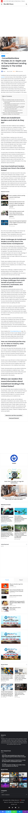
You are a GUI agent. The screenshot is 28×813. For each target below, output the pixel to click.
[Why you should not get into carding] (5, 585)
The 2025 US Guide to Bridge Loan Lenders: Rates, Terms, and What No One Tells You (20, 677)
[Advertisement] (14, 22)
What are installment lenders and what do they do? (13, 99)
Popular (7, 580)
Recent (21, 580)
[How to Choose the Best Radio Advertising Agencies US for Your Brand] (21, 687)
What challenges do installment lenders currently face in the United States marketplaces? (14, 104)
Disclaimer (22, 802)
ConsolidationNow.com (15, 331)
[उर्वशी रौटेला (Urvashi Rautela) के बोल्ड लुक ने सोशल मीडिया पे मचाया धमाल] (5, 603)
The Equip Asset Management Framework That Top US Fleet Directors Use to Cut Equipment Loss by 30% (7, 518)
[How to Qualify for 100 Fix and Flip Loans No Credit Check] (4, 197)
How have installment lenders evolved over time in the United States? (14, 102)
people (2, 77)
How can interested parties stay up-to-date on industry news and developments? (13, 111)
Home (3, 53)
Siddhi (4, 71)
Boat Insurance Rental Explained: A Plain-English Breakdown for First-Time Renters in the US (7, 534)
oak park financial (14, 418)
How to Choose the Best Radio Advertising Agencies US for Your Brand (20, 693)
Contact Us (11, 802)
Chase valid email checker (16, 595)
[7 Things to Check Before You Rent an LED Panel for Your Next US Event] (5, 785)
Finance (7, 53)
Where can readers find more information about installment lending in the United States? (13, 113)
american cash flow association (14, 415)
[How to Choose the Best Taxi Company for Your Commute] (5, 591)
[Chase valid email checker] (5, 597)
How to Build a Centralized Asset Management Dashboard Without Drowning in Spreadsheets (21, 518)
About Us (6, 802)
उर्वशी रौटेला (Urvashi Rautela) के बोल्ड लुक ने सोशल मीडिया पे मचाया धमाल (17, 603)
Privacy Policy (16, 802)
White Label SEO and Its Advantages (15, 608)
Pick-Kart (23, 800)
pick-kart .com (14, 804)
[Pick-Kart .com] (8, 4)
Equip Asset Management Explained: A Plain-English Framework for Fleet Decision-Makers (18, 222)
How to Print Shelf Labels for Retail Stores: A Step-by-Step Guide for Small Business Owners (7, 677)
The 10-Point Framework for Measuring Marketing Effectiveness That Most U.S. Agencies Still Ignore (7, 693)
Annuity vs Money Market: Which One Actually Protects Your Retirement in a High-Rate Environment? (21, 535)
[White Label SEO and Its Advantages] (5, 609)
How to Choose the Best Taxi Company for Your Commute (16, 590)
